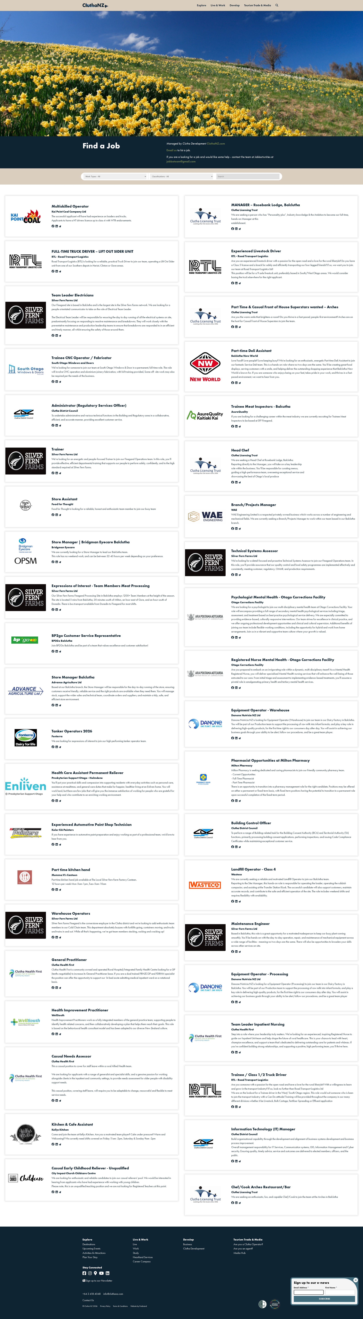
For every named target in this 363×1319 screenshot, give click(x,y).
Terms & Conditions (120, 1306)
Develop (235, 5)
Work (136, 1248)
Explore (201, 5)
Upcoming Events (91, 1248)
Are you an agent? (243, 1248)
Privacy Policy (105, 1306)
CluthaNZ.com (216, 143)
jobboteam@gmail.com (181, 161)
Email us (171, 150)
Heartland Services (143, 1257)
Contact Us (88, 1300)
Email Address (301, 1287)
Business (187, 1244)
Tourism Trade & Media (257, 5)
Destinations (89, 1244)
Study (136, 1253)
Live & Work (218, 5)
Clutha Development (193, 1248)
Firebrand (143, 1306)
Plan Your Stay (90, 1257)
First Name (331, 1287)
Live (135, 1244)
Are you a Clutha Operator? (248, 1244)
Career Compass (142, 1261)
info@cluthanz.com (113, 1293)
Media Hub (240, 1253)
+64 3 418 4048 (92, 1293)
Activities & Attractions (94, 1253)
